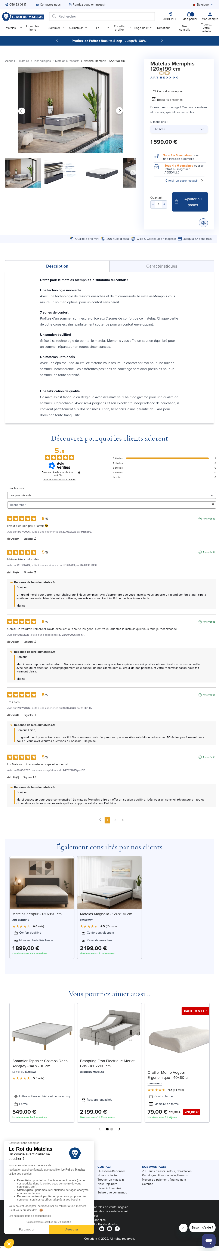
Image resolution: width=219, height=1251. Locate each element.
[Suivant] (162, 40)
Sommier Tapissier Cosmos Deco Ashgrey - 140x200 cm (40, 1063)
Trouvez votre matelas (206, 28)
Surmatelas (76, 28)
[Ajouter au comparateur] (203, 222)
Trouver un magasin (111, 1179)
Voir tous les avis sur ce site (59, 479)
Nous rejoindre (107, 1184)
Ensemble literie (32, 28)
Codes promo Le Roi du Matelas (96, 1224)
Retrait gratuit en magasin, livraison (165, 1175)
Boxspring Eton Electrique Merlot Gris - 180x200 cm (107, 1063)
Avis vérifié (209, 518)
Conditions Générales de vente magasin (101, 1207)
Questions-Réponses (112, 1171)
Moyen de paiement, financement (164, 1179)
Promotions (162, 28)
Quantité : (156, 197)
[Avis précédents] (100, 819)
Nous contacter (108, 1175)
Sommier (54, 28)
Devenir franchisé (109, 1188)
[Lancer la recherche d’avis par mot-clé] (213, 504)
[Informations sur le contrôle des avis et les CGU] (79, 472)
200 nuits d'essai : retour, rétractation (167, 1171)
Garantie (147, 1184)
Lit (97, 28)
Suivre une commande (112, 1192)
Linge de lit (141, 28)
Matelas (11, 28)
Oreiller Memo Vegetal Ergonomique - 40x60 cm (169, 1075)
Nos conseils (184, 28)
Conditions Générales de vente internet (101, 1211)
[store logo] (23, 16)
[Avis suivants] (122, 820)
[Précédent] (57, 40)
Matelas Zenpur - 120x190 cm (37, 914)
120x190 (161, 129)
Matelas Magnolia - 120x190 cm (106, 914)
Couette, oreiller (119, 28)
